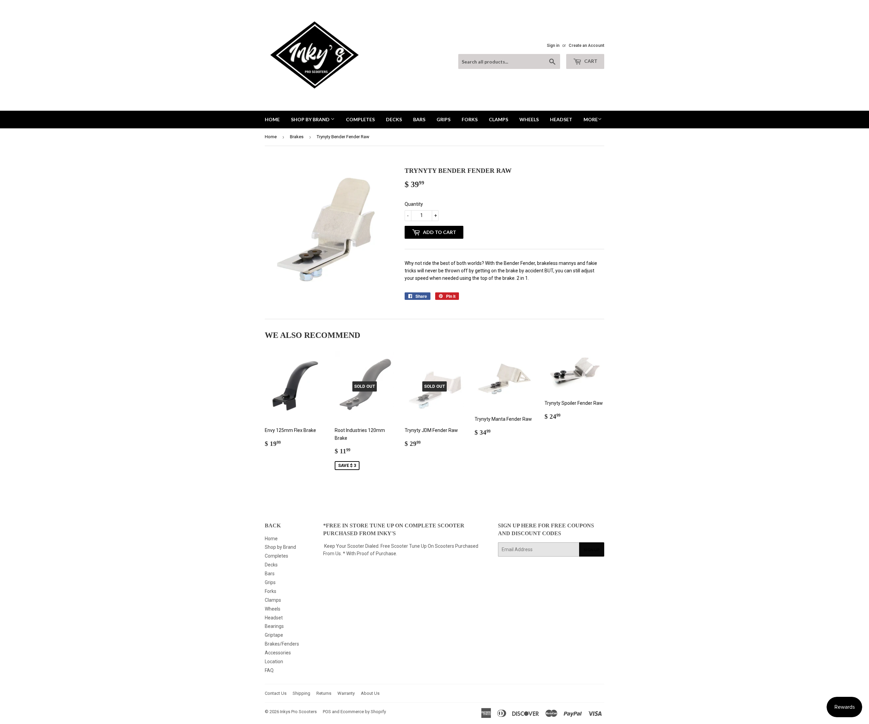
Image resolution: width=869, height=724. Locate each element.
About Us (370, 693)
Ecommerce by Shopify (363, 711)
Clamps (498, 119)
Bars (419, 119)
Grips (443, 119)
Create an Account (586, 45)
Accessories (278, 652)
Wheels (529, 119)
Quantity (414, 204)
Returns (323, 693)
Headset (561, 119)
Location (274, 661)
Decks (394, 119)
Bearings (274, 626)
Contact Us (275, 693)
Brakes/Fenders (282, 644)
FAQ (269, 670)
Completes (360, 119)
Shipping (301, 693)
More (591, 119)
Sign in (553, 45)
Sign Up (592, 549)
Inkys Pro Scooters (298, 711)
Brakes (296, 136)
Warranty (346, 693)
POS (327, 711)
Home (272, 119)
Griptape (274, 635)
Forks (470, 119)
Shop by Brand (311, 119)
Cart (590, 61)
